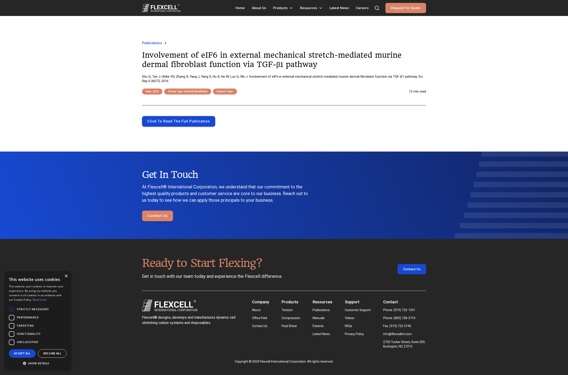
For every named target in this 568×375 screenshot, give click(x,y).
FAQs (348, 326)
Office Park (259, 318)
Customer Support (358, 310)
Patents (318, 326)
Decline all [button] (52, 353)
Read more (40, 300)
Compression (291, 318)
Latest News (339, 8)
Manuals (319, 318)
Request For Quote (405, 8)
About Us (259, 8)
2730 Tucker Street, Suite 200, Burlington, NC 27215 (404, 344)
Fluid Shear (289, 326)
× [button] (66, 276)
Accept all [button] (22, 353)
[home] (161, 8)
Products (280, 8)
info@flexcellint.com (397, 334)
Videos (349, 318)
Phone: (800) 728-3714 (399, 318)
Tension (287, 310)
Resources (308, 8)
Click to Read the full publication (178, 121)
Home (240, 8)
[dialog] (37, 321)
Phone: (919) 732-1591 (399, 310)
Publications (321, 310)
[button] (283, 8)
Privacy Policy (354, 334)
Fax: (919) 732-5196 (397, 326)
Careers (362, 8)
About (256, 310)
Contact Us (157, 216)
